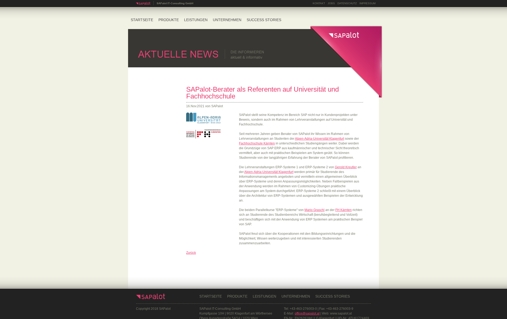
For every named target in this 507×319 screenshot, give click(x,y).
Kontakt (319, 3)
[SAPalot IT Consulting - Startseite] (164, 4)
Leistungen (196, 20)
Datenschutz (347, 3)
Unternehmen (227, 20)
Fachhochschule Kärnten (257, 143)
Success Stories (264, 20)
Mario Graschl (314, 210)
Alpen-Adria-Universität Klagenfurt (319, 138)
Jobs (331, 3)
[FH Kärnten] (203, 137)
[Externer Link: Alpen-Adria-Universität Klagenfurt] (203, 122)
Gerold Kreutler (346, 167)
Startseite (142, 20)
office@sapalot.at (307, 313)
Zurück (191, 253)
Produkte (168, 20)
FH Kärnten (343, 210)
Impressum (367, 3)
